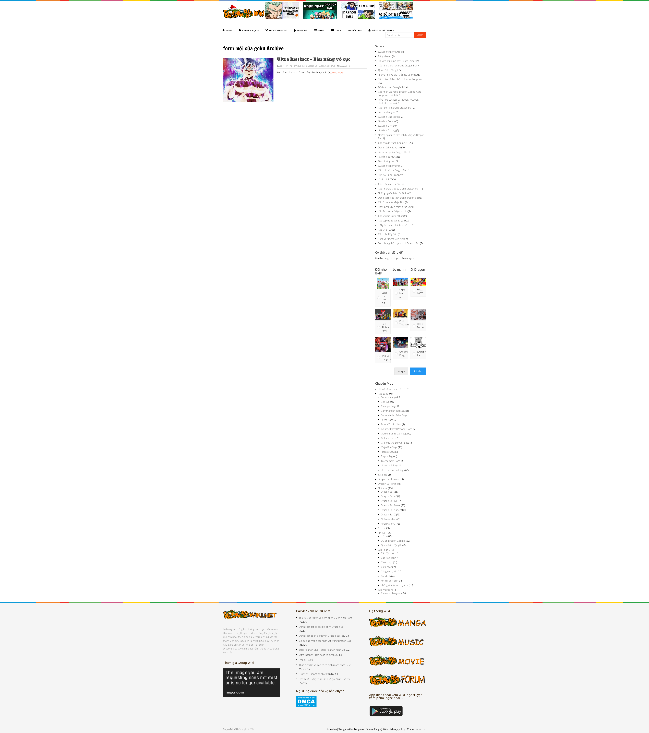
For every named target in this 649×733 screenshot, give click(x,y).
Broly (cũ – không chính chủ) (314, 674)
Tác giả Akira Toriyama (351, 729)
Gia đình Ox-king (387, 130)
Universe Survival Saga (393, 470)
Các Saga (383, 393)
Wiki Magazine (385, 589)
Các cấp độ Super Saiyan (391, 220)
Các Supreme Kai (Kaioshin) (392, 211)
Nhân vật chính (389, 519)
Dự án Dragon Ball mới (393, 540)
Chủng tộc (386, 567)
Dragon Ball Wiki (230, 729)
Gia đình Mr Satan (387, 125)
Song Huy (283, 65)
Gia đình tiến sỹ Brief (389, 165)
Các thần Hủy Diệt (387, 234)
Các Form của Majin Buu (391, 202)
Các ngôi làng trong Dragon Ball (395, 107)
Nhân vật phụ (388, 523)
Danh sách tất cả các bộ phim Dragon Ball (321, 626)
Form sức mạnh (300, 65)
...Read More (336, 72)
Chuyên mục (249, 30)
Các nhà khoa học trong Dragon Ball (397, 65)
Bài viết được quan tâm (390, 389)
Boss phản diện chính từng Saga (395, 206)
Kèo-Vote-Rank (278, 30)
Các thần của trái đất (389, 184)
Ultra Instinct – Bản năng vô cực (314, 59)
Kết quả (401, 371)
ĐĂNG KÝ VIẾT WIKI (382, 30)
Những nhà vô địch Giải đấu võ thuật (397, 74)
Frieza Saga (387, 419)
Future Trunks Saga (391, 424)
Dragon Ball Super (316, 65)
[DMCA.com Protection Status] (306, 706)
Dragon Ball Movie (391, 505)
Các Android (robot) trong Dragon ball (398, 188)
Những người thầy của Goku (393, 193)
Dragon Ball (387, 491)
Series (320, 30)
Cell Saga (386, 401)
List (337, 30)
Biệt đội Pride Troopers (390, 174)
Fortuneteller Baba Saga (394, 415)
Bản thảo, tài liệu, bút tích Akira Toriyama (400, 79)
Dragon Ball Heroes (388, 479)
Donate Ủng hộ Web (377, 729)
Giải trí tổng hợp (386, 161)
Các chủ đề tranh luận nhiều (393, 143)
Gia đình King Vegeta (389, 116)
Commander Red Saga (393, 410)
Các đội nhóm (388, 553)
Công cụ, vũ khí (389, 571)
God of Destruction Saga (394, 433)
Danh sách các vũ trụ (389, 147)
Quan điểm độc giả (388, 70)
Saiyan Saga (387, 456)
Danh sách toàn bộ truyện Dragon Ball (319, 635)
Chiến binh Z (385, 179)
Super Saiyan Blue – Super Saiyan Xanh (320, 649)
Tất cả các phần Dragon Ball (393, 152)
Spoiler (382, 528)
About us (332, 729)
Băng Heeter (384, 56)
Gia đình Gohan (386, 121)
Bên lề (384, 536)
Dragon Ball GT (389, 500)
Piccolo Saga (388, 451)
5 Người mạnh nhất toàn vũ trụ (394, 225)
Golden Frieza (388, 438)
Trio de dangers (386, 112)
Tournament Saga (390, 461)
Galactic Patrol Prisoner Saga (396, 429)
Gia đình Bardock (387, 156)
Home (229, 30)
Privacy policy (397, 729)
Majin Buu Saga (389, 447)
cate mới (383, 474)
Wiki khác (383, 549)
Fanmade (302, 30)
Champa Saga (388, 406)
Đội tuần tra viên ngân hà (391, 87)
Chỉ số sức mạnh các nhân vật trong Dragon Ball (325, 640)
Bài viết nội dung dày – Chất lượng (396, 61)
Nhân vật (383, 488)
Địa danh (386, 576)
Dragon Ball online (388, 483)
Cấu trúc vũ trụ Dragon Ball (392, 170)
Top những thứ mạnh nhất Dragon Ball (398, 243)
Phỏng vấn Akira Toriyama (394, 585)
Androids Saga (389, 397)
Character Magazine (392, 593)
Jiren (301, 659)
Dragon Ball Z (388, 514)
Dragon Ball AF (389, 496)
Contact (411, 729)
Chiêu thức (330, 65)
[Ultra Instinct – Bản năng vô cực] (248, 80)
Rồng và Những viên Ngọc (391, 238)
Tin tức (381, 532)
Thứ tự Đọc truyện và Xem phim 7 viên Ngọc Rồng (325, 617)
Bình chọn (418, 371)
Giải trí (356, 30)
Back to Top (421, 729)
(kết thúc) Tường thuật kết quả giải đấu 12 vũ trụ (324, 679)
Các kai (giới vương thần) (391, 216)
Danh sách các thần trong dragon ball (398, 197)
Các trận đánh (388, 557)
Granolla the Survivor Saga (395, 442)
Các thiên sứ (385, 229)
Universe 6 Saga (389, 465)
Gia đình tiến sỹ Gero (389, 51)
